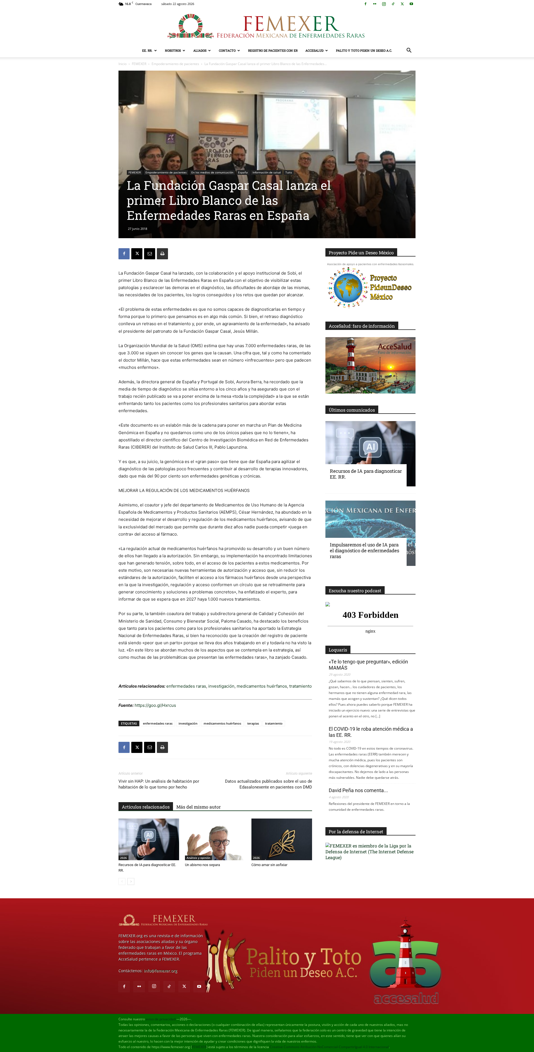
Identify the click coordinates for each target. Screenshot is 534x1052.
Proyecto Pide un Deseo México (361, 252)
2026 (123, 858)
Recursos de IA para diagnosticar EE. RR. (366, 474)
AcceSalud (314, 50)
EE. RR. (147, 50)
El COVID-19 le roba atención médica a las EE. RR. (371, 732)
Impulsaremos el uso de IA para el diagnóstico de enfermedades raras (364, 550)
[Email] (149, 253)
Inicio (122, 63)
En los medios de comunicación (212, 172)
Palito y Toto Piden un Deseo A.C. (364, 50)
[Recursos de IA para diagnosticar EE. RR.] (148, 839)
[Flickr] (374, 4)
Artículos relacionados (146, 807)
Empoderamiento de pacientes (175, 63)
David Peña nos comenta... (358, 790)
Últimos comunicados (352, 410)
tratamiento (300, 686)
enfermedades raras (185, 686)
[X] (402, 4)
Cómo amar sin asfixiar (269, 865)
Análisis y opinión (198, 858)
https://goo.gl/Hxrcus (155, 705)
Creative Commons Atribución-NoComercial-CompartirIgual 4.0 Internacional (329, 1046)
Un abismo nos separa (202, 865)
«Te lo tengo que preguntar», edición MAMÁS (368, 665)
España (243, 172)
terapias (253, 723)
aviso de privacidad (160, 1019)
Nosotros (173, 50)
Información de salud (267, 172)
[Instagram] (384, 4)
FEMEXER (139, 63)
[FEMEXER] (267, 26)
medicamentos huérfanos (262, 686)
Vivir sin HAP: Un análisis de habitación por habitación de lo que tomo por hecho (158, 784)
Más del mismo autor (198, 807)
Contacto (227, 50)
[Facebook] (365, 4)
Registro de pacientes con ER (273, 50)
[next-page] (130, 881)
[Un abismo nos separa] (215, 839)
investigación (220, 686)
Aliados (199, 50)
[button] (409, 51)
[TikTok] (393, 4)
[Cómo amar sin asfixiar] (281, 839)
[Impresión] (162, 253)
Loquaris (338, 650)
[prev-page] (121, 881)
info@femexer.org (160, 970)
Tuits (288, 172)
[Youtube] (411, 4)
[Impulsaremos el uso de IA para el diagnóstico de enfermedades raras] (370, 533)
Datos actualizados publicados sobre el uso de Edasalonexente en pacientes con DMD (268, 784)
